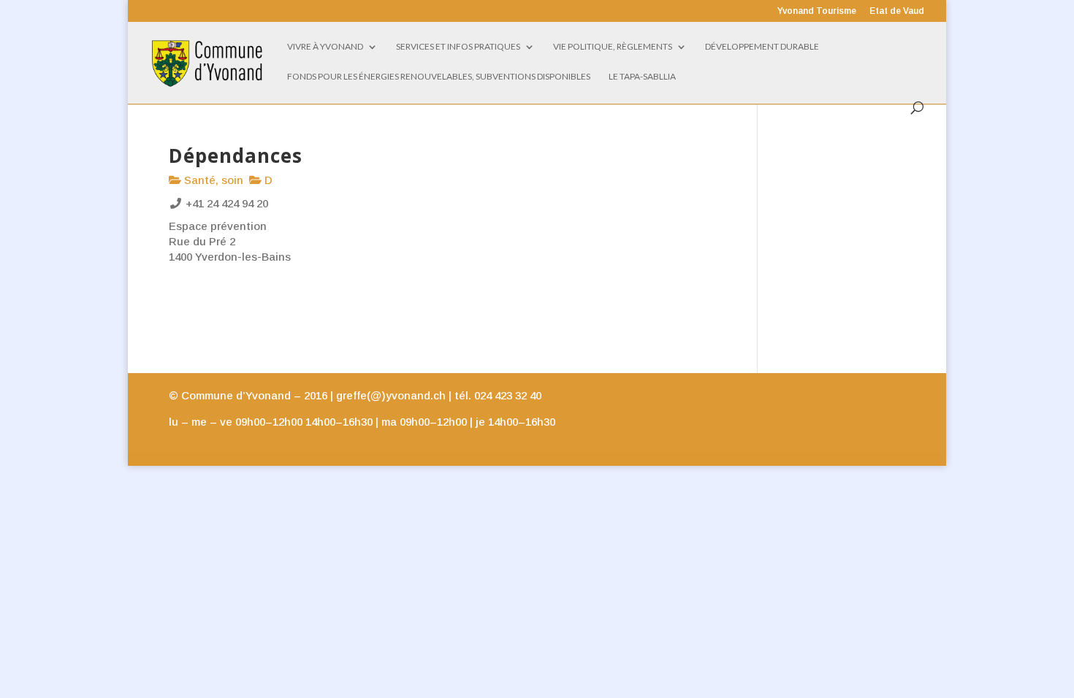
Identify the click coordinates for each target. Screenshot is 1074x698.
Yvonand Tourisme (816, 11)
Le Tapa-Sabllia (642, 77)
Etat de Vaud (896, 11)
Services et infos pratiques (458, 47)
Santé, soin (212, 180)
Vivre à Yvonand (325, 47)
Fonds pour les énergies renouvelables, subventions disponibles (438, 77)
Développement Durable (762, 47)
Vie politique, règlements (612, 47)
